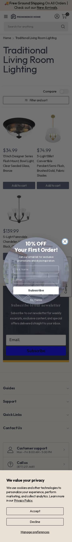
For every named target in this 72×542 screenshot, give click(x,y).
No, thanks (36, 300)
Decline (35, 522)
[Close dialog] (65, 242)
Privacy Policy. (23, 500)
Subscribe (36, 290)
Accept (35, 511)
